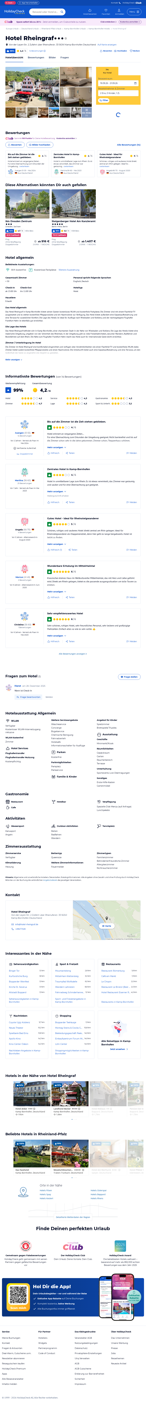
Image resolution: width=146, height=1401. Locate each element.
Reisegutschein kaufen (13, 1363)
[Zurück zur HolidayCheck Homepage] (15, 12)
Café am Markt (108, 976)
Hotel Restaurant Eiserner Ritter (115, 992)
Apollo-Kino (15, 1038)
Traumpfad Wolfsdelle (66, 981)
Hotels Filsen (46, 1190)
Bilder (52, 57)
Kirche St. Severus (18, 987)
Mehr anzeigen (12, 359)
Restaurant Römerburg (113, 971)
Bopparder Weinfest (19, 981)
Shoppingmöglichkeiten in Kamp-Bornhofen (72, 1052)
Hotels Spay (45, 1194)
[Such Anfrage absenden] (62, 12)
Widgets (42, 1343)
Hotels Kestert (46, 1198)
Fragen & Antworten (12, 1348)
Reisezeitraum (105, 78)
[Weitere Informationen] (35, 241)
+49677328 (20, 929)
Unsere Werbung (119, 1343)
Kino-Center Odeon (18, 1044)
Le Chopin (106, 981)
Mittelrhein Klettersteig (67, 976)
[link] (90, 12)
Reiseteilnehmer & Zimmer (111, 88)
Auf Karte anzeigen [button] (107, 44)
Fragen (64, 57)
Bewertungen (36, 57)
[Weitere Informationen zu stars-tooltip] (65, 38)
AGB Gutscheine (83, 1368)
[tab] (107, 71)
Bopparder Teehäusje (65, 1022)
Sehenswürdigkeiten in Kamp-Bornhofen (24, 1000)
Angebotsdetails (50, 880)
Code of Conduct (46, 1353)
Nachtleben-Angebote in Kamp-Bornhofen (25, 1052)
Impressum (80, 1384)
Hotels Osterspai (99, 1190)
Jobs (113, 1353)
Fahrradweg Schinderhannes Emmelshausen (70, 992)
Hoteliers (42, 1338)
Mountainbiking (63, 971)
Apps (4, 1374)
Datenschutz (81, 1348)
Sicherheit (80, 1379)
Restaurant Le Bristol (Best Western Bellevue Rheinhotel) (116, 987)
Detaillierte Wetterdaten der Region (73, 1217)
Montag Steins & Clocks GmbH (69, 1028)
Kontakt (114, 3)
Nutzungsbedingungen (86, 1343)
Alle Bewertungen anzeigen (72, 653)
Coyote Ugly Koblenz (19, 1022)
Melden (49, 697)
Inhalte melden (9, 1384)
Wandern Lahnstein (65, 987)
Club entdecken (108, 22)
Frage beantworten (30, 697)
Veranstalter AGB (83, 1338)
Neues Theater (16, 1028)
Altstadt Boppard (17, 992)
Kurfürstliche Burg (18, 976)
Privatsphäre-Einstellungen (88, 1353)
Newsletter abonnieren (13, 1358)
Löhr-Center (61, 1044)
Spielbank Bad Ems (18, 1033)
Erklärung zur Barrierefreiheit (89, 1374)
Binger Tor (14, 971)
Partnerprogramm (47, 1348)
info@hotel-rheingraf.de (26, 924)
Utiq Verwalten (82, 1358)
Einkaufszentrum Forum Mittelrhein (69, 1038)
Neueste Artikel (118, 1363)
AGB (77, 1363)
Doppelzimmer (26, 454)
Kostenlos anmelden (129, 22)
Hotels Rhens (97, 1198)
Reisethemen (117, 1358)
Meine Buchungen (11, 1338)
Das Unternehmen (120, 1338)
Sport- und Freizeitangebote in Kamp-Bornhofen (70, 1000)
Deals (9, 3)
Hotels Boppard (98, 1194)
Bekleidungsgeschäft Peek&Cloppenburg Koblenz (69, 1033)
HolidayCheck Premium (14, 1368)
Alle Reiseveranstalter (13, 1379)
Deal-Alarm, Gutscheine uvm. (16, 1353)
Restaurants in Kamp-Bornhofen (117, 1002)
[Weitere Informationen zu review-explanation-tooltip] (44, 51)
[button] (32, 87)
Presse (114, 1348)
